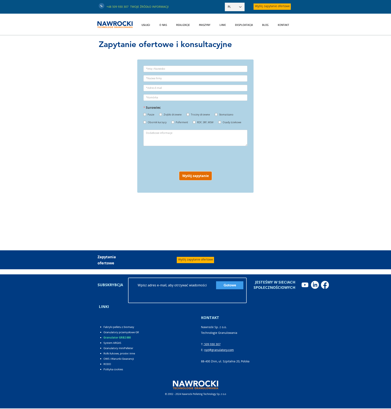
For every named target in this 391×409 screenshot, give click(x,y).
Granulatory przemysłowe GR (121, 332)
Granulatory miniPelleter (118, 348)
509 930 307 (212, 344)
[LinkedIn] (315, 285)
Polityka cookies (113, 369)
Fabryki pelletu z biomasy (118, 327)
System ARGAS (112, 343)
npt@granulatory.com (219, 350)
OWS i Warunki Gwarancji (118, 359)
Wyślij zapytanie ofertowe (272, 6)
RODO (107, 364)
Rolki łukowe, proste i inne (119, 353)
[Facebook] (325, 285)
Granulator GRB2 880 (117, 337)
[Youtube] (305, 285)
